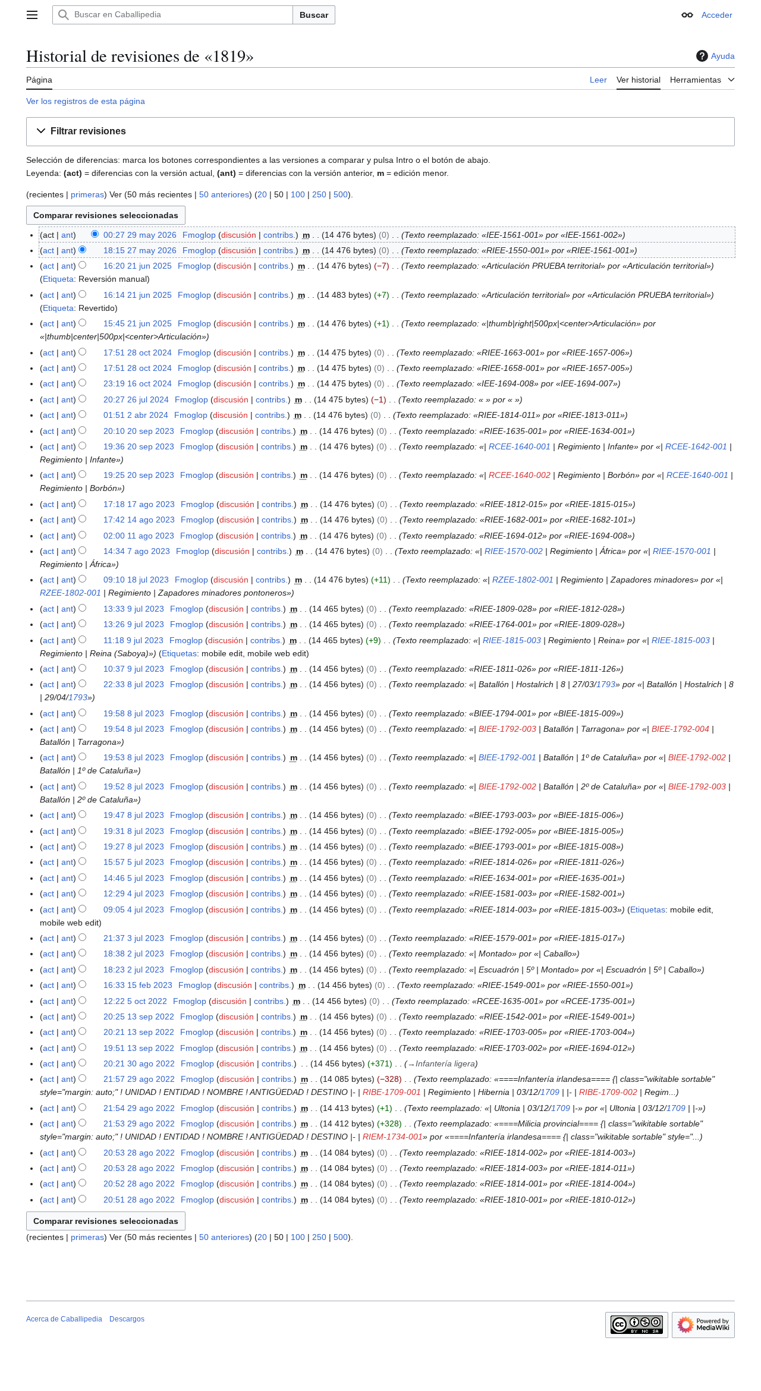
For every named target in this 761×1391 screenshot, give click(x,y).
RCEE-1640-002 (520, 475)
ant (67, 235)
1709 (549, 1092)
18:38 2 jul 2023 (133, 953)
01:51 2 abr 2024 (135, 415)
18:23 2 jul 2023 (133, 969)
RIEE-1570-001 (682, 551)
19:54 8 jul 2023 (133, 729)
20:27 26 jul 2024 (136, 399)
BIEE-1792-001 (507, 757)
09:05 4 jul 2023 (133, 909)
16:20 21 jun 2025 (137, 265)
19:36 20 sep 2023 (138, 446)
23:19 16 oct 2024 (137, 383)
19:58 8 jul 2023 (133, 713)
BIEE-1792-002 (697, 757)
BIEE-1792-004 (680, 729)
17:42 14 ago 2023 (139, 519)
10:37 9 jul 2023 (133, 669)
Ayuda (723, 56)
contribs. (279, 235)
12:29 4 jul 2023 (133, 893)
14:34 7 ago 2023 (136, 551)
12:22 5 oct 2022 (135, 1001)
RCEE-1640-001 (520, 446)
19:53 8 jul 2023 (133, 757)
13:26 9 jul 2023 (133, 624)
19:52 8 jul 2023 (133, 786)
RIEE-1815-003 (512, 640)
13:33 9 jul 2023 (133, 608)
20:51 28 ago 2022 (139, 1199)
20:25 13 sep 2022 (138, 1016)
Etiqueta (58, 279)
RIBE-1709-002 (608, 1092)
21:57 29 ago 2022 (139, 1079)
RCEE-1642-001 (696, 446)
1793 (605, 684)
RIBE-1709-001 (392, 1092)
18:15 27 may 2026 (140, 250)
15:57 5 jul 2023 (133, 862)
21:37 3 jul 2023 (133, 938)
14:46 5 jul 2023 (133, 878)
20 (262, 194)
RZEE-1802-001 (523, 579)
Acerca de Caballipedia (64, 1319)
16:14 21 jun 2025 (137, 295)
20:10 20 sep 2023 (138, 431)
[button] (32, 14)
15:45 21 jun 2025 (137, 323)
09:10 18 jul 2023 (136, 579)
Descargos (126, 1319)
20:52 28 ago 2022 (139, 1183)
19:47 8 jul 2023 (133, 815)
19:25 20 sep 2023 (138, 475)
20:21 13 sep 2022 (138, 1032)
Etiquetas (179, 653)
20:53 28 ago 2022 (139, 1152)
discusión (238, 235)
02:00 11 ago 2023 (138, 535)
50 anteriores (224, 194)
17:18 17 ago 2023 (139, 504)
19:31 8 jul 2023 (133, 831)
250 (319, 194)
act (48, 250)
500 (341, 194)
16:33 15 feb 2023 (137, 985)
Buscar (314, 15)
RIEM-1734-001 (393, 1136)
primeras (87, 194)
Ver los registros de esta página (85, 101)
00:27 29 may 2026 (140, 235)
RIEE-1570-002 (514, 551)
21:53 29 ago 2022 (139, 1123)
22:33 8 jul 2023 (133, 684)
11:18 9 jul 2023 (133, 640)
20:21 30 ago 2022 (139, 1063)
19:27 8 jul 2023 (133, 846)
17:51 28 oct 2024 (137, 352)
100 (298, 194)
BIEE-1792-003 (507, 729)
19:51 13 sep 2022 (138, 1048)
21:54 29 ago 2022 (139, 1108)
